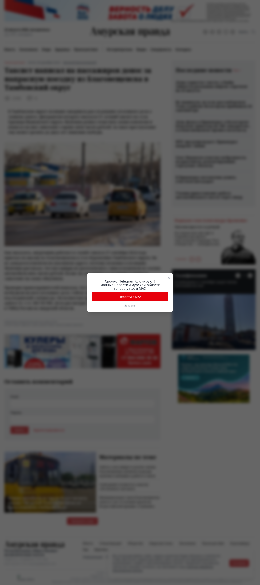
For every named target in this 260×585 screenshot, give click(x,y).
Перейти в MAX (130, 297)
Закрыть (130, 305)
